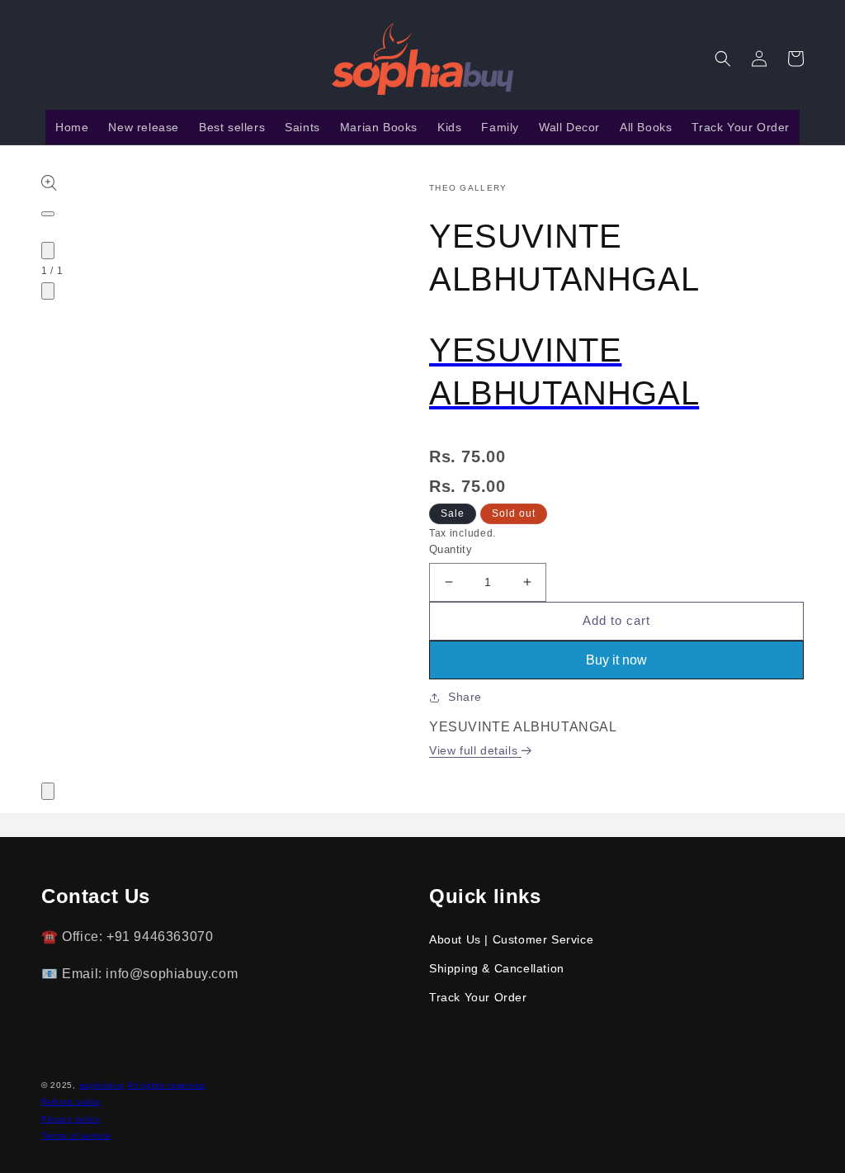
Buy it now (616, 660)
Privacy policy (71, 1118)
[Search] (723, 58)
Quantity (450, 549)
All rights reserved (166, 1085)
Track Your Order (478, 997)
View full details (475, 750)
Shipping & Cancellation (496, 968)
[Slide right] (47, 291)
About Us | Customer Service (511, 939)
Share (465, 696)
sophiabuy (101, 1085)
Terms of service (76, 1135)
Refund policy (71, 1101)
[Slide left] (47, 250)
